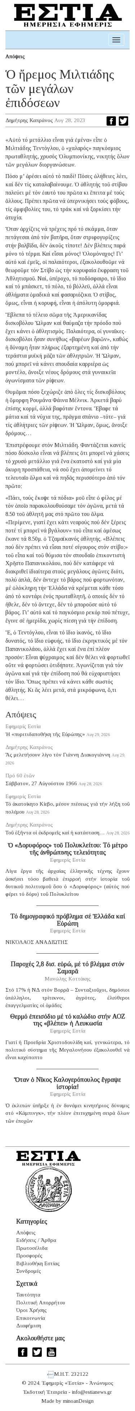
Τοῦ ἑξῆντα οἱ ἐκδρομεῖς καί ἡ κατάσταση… (55, 832)
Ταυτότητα (28, 1295)
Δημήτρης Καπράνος (29, 120)
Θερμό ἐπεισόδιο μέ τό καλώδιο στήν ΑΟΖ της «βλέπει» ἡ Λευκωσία (67, 1020)
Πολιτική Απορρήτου (40, 1302)
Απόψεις (15, 56)
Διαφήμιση (28, 1325)
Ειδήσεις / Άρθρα (36, 1240)
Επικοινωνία (30, 1318)
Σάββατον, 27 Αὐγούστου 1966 (41, 783)
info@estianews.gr (92, 1392)
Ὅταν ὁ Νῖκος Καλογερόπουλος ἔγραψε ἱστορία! (67, 1083)
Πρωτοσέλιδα (32, 1248)
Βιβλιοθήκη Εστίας (38, 1263)
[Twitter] (123, 121)
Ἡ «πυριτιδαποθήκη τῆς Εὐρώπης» (45, 734)
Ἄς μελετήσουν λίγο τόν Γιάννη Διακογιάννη (57, 755)
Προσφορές (29, 1255)
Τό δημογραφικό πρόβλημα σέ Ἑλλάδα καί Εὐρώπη (67, 920)
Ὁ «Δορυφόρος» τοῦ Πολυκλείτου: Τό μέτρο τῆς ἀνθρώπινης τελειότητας (67, 849)
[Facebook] (111, 121)
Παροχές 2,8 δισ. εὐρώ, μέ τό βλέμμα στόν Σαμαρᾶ (67, 967)
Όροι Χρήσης (31, 1310)
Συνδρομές (28, 1271)
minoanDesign (78, 1401)
